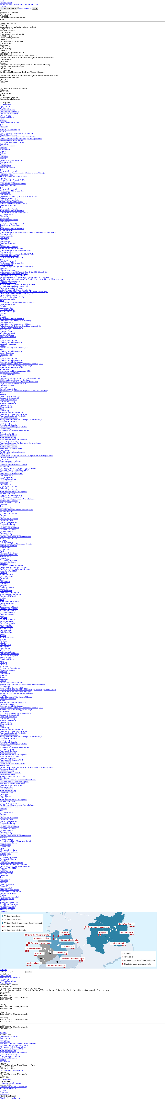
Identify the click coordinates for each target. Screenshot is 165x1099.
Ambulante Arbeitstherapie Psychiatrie (13, 414)
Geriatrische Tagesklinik (8, 457)
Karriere (3, 551)
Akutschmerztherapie (7, 167)
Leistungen (4, 157)
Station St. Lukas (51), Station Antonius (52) (16, 290)
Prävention (4, 128)
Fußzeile (3, 6)
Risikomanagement (7, 603)
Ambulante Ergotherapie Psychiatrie (13, 416)
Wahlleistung (4, 411)
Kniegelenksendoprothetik (9, 200)
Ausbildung (4, 564)
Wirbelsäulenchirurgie (7, 333)
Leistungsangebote (6, 162)
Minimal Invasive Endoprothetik (11, 202)
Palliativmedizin (5, 221)
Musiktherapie (5, 423)
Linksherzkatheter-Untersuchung (11, 257)
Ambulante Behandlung (8, 436)
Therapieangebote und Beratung (11, 412)
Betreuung (3, 515)
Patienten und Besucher (8, 522)
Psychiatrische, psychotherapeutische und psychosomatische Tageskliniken (26, 456)
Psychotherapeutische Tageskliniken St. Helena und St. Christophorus (24, 277)
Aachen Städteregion (7, 619)
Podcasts (3, 153)
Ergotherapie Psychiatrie (8, 421)
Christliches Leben (6, 520)
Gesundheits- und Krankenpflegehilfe (13, 567)
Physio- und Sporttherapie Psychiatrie (13, 427)
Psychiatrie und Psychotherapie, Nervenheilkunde (17, 499)
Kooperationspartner (7, 385)
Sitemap (3, 1090)
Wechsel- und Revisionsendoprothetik (13, 203)
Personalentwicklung (7, 402)
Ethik (2, 119)
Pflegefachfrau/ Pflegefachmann (11, 565)
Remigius (3, 641)
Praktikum (3, 573)
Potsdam (3, 639)
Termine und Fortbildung (9, 607)
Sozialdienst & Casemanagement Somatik (15, 430)
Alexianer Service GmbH (9, 555)
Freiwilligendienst (6, 574)
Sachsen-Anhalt (5, 645)
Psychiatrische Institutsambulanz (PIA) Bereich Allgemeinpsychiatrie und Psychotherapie (31, 279)
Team (2, 124)
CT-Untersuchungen (7, 310)
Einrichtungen (5, 466)
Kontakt (3, 317)
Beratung (3, 376)
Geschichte (4, 126)
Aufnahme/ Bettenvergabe (9, 592)
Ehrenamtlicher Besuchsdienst (10, 535)
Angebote (3, 268)
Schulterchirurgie (6, 331)
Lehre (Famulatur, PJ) (7, 304)
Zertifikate (3, 605)
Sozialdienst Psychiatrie (8, 434)
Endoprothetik (5, 193)
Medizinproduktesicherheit (9, 601)
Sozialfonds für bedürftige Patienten (12, 142)
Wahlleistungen (5, 547)
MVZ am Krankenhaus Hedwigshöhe (13, 439)
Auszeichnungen (6, 115)
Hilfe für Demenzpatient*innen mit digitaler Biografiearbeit (21, 139)
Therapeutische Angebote (9, 220)
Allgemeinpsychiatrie (7, 270)
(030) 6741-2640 (6, 94)
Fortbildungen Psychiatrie (9, 609)
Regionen (3, 618)
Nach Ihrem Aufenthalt (8, 529)
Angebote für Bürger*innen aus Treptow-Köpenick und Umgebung (24, 391)
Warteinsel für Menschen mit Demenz (13, 465)
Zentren (3, 346)
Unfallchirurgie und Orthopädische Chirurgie (16, 320)
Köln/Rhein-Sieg (6, 632)
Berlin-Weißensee (6, 627)
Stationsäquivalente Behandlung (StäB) (14, 274)
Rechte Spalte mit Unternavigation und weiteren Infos (19, 4)
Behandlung (4, 218)
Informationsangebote (7, 375)
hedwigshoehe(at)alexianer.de (10, 1083)
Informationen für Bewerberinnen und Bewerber (17, 302)
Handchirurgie (5, 329)
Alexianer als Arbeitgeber (9, 553)
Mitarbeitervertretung (7, 146)
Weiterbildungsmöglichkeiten (10, 594)
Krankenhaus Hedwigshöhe (10, 977)
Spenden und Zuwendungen (10, 130)
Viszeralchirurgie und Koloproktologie (13, 176)
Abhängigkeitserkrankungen (10, 281)
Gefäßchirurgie (5, 178)
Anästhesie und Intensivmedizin (11, 160)
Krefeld (2, 634)
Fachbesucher (5, 582)
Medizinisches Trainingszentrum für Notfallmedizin (18, 137)
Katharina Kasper (6, 628)
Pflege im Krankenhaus (8, 400)
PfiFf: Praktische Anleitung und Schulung (15, 380)
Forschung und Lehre (7, 612)
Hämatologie (4, 238)
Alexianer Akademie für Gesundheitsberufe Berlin (18, 468)
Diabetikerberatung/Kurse (9, 418)
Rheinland (3, 643)
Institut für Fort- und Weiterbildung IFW (14, 470)
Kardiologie (4, 483)
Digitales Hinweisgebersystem (10, 1098)
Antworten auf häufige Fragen (10, 396)
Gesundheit (4, 578)
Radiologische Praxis (7, 493)
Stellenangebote (5, 556)
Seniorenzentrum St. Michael (10, 461)
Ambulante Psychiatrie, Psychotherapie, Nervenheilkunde (20, 443)
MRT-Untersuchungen (8, 311)
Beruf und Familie (6, 576)
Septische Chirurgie (7, 335)
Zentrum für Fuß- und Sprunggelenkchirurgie (16, 366)
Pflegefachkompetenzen (8, 403)
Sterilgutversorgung (7, 587)
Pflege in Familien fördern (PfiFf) (12, 223)
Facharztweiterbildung (8, 562)
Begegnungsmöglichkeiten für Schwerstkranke (16, 133)
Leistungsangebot (6, 194)
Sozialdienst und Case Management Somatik (16, 544)
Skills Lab (3, 387)
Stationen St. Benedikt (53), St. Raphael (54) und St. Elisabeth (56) (23, 272)
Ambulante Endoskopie (8, 243)
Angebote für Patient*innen (10, 373)
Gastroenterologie (6, 236)
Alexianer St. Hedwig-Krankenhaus (12, 472)
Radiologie (4, 306)
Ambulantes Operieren (8, 185)
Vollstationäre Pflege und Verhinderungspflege (16, 510)
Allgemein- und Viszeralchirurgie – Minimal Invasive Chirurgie (22, 173)
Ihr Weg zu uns (5, 104)
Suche (2, 616)
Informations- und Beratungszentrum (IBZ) (15, 371)
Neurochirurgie (5, 484)
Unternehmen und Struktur (9, 112)
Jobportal (3, 1033)
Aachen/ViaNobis (6, 621)
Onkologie (4, 239)
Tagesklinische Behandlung (10, 225)
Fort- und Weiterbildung (8, 560)
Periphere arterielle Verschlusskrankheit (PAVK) (17, 254)
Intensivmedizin (5, 166)
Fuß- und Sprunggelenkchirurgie (11, 328)
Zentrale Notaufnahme (8, 344)
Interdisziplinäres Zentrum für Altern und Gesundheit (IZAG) (21, 364)
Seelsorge (3, 121)
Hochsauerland (5, 630)
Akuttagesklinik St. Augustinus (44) (12, 275)
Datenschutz (4, 1094)
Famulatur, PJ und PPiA (8, 571)
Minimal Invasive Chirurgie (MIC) (12, 180)
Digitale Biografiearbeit (8, 135)
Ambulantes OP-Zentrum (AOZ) (11, 448)
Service (2, 517)
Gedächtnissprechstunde (8, 295)
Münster (3, 636)
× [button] (0, 10)
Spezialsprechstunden (7, 299)
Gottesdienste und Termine (9, 122)
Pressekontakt (5, 149)
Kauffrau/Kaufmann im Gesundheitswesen (15, 569)
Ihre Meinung (5, 549)
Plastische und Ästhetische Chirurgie (13, 184)
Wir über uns (4, 108)
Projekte (3, 131)
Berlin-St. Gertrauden (7, 623)
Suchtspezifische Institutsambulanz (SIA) (14, 286)
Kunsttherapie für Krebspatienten (11, 140)
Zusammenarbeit (6, 591)
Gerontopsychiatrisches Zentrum (11, 288)
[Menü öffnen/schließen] (8, 8)
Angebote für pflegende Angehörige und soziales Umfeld (20, 378)
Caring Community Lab (8, 389)
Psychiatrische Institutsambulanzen (12, 452)
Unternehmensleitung (7, 110)
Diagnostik (4, 216)
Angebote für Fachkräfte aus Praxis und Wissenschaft (19, 382)
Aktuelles (3, 148)
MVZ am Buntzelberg (8, 438)
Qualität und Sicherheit (8, 596)
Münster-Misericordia (7, 637)
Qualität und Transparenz (9, 113)
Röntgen (3, 313)
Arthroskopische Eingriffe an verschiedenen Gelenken (19, 196)
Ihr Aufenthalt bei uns (7, 524)
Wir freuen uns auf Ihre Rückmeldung (13, 1087)
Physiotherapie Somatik (8, 425)
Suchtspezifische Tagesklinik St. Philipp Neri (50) (17, 284)
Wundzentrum (5, 369)
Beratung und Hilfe (7, 531)
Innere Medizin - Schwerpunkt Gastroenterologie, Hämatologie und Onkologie (28, 232)
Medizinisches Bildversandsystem (12, 191)
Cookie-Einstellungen (8, 1096)
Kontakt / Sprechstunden (9, 261)
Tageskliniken (5, 454)
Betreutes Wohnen (6, 511)
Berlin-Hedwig (5, 625)
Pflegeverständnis (6, 407)
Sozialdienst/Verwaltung (8, 513)
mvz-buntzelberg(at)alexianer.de (11, 1070)
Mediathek (4, 151)
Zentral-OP (4, 589)
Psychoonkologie (6, 429)
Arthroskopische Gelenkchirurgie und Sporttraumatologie (20, 326)
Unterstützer (4, 144)
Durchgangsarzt (5, 450)
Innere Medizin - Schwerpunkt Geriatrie (14, 212)
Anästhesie (4, 164)
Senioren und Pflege (7, 459)
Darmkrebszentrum (7, 353)
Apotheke (3, 585)
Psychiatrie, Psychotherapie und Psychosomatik (17, 266)
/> (31, 8)
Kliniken (3, 158)
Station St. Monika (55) (8, 283)
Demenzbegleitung (6, 533)
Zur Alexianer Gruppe (8, 1088)
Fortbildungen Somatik (8, 610)
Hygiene (3, 598)
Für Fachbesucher (6, 230)
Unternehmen (5, 106)
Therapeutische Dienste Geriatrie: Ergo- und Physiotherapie (21, 420)
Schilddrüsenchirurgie (7, 182)
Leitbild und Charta (7, 117)
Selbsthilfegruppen (6, 542)
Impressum (4, 1092)
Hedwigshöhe (5, 646)
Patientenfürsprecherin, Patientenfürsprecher (15, 537)
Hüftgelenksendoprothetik (9, 198)
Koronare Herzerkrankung (9, 256)
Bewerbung (4, 558)
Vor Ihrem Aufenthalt (7, 526)
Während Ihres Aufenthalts (9, 528)
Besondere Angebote (7, 463)
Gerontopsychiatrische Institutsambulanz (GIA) (16, 293)
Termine (3, 155)
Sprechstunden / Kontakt (9, 171)
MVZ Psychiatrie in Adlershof (10, 441)
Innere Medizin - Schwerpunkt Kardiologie (15, 250)
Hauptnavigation (6, 3)
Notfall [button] (35, 8)
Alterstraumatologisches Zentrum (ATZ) (14, 348)
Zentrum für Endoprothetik (9, 398)
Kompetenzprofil (6, 405)
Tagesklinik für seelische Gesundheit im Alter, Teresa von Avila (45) (24, 292)
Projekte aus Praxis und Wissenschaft (13, 384)
